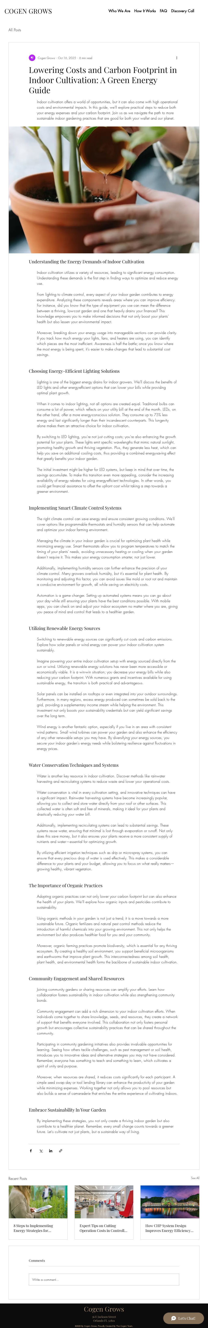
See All (195, 1178)
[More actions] (176, 57)
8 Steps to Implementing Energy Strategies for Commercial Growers (33, 1228)
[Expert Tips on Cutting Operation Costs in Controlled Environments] (104, 1202)
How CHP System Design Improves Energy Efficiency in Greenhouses (168, 1228)
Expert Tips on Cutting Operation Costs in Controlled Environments (104, 1228)
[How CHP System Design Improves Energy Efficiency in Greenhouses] (170, 1202)
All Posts (15, 29)
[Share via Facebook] (31, 1151)
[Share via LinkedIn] (51, 1151)
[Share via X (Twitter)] (41, 1151)
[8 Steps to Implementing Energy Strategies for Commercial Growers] (38, 1202)
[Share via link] (61, 1151)
